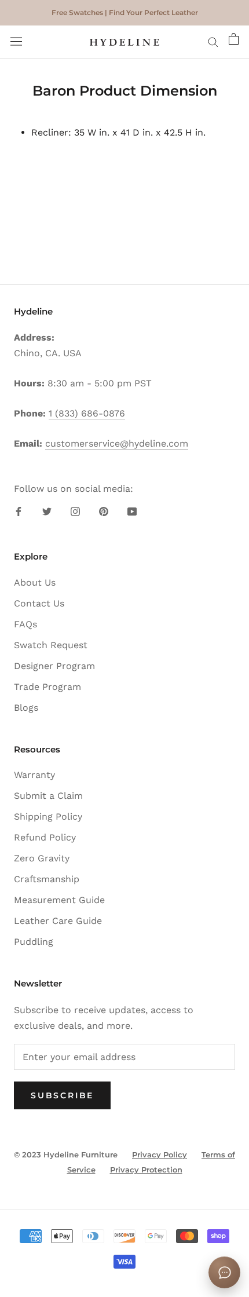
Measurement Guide (59, 899)
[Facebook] (18, 510)
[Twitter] (47, 510)
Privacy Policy (159, 1154)
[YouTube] (132, 510)
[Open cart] (234, 42)
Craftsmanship (46, 879)
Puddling (33, 941)
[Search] (213, 42)
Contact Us (39, 603)
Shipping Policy (48, 816)
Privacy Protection (146, 1169)
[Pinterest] (103, 510)
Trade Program (47, 686)
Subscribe (62, 1095)
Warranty (34, 774)
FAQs (25, 624)
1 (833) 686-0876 (87, 413)
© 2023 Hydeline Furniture (66, 1154)
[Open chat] (224, 1272)
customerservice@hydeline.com (116, 443)
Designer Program (54, 665)
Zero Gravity (41, 858)
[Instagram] (75, 510)
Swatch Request (50, 645)
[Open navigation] (16, 43)
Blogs (26, 707)
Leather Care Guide (58, 920)
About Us (35, 582)
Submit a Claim (48, 795)
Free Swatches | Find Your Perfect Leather (125, 12)
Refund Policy (45, 837)
